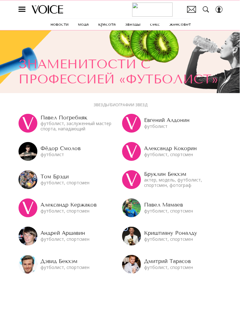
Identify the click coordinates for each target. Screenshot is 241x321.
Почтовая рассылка (191, 9)
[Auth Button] (219, 9)
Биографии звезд (128, 105)
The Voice (47, 9)
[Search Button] (205, 9)
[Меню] (22, 9)
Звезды (101, 105)
